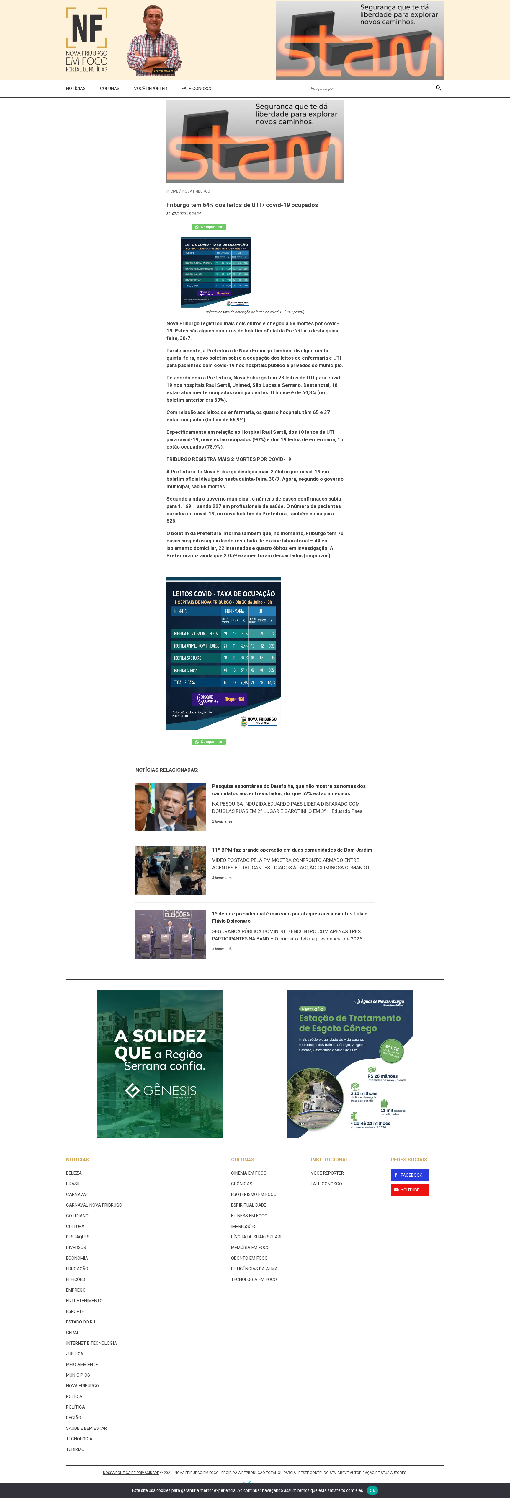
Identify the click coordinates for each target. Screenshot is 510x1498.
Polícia (74, 1396)
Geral (72, 1332)
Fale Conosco (197, 88)
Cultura (75, 1226)
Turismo (75, 1449)
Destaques (78, 1237)
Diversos (76, 1247)
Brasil (73, 1183)
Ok (372, 1490)
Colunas (110, 88)
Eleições (75, 1279)
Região (73, 1417)
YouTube (410, 1190)
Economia (77, 1258)
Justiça (74, 1354)
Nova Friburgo (196, 191)
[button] (438, 88)
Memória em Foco (250, 1247)
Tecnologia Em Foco (254, 1279)
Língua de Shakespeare (257, 1237)
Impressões (244, 1226)
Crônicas (241, 1183)
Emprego (76, 1290)
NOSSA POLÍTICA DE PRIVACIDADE (131, 1473)
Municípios (78, 1375)
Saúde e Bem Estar (86, 1428)
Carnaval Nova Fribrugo (94, 1205)
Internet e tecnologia (91, 1343)
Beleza (74, 1173)
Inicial (172, 191)
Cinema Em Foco (249, 1173)
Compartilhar (211, 227)
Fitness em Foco (249, 1215)
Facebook (411, 1175)
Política (75, 1407)
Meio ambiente (82, 1364)
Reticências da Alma (254, 1269)
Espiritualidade (248, 1205)
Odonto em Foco (249, 1258)
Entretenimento (84, 1300)
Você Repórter (150, 88)
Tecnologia (79, 1439)
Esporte (75, 1311)
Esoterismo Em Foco (254, 1194)
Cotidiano (77, 1215)
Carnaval (77, 1194)
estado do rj (80, 1322)
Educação (77, 1269)
